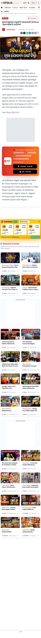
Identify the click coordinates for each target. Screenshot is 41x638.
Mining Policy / (27, 507)
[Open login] (38, 2)
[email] (32, 33)
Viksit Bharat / (26, 364)
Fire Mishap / (6, 287)
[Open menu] (1, 3)
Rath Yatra (23, 7)
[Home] (1, 11)
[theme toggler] (28, 2)
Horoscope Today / (8, 265)
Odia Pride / (26, 530)
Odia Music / (6, 507)
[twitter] (24, 33)
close (20, 631)
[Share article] (18, 271)
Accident (32, 7)
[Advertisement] (20, 64)
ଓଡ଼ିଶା (13, 112)
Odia (33, 3)
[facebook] (21, 33)
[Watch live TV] (25, 3)
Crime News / (26, 485)
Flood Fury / (26, 463)
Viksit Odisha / (27, 265)
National (8, 7)
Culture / (25, 287)
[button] (7, 229)
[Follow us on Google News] (38, 33)
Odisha (15, 7)
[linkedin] (30, 33)
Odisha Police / (27, 409)
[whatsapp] (27, 33)
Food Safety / (6, 485)
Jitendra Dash (11, 29)
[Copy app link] (35, 33)
